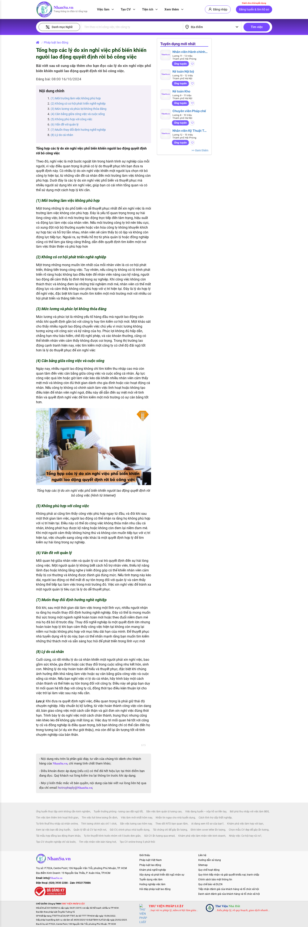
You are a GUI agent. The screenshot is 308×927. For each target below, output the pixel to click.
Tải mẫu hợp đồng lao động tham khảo (58, 835)
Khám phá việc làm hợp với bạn (245, 823)
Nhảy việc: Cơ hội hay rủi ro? (245, 835)
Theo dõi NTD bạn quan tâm (171, 823)
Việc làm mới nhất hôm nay (136, 817)
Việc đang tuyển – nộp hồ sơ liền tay (205, 811)
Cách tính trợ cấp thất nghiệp (215, 817)
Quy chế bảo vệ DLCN (210, 884)
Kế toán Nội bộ (183, 71)
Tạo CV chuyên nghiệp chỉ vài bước (56, 841)
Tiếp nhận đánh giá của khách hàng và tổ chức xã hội (228, 889)
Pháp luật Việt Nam (150, 860)
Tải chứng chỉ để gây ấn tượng (170, 829)
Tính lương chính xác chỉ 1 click (98, 823)
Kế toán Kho (181, 91)
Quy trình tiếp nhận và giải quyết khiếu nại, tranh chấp (228, 874)
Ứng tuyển (180, 63)
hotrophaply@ (75, 788)
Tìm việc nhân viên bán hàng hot (97, 841)
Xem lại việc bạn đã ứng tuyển (53, 829)
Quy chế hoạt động (209, 869)
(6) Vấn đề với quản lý (65, 124)
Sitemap (203, 865)
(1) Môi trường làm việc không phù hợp (76, 98)
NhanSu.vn (63, 7)
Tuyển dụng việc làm (151, 879)
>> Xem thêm (200, 150)
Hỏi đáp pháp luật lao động (155, 889)
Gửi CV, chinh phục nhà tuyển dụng (129, 829)
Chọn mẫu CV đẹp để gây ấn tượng (249, 829)
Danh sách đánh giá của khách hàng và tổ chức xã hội (229, 893)
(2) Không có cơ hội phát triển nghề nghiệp (78, 103)
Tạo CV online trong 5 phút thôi (137, 841)
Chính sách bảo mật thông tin (215, 879)
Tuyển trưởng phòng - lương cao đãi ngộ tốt (118, 811)
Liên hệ (202, 855)
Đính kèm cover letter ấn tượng (208, 829)
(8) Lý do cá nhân (62, 135)
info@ (52, 878)
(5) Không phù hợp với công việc (71, 119)
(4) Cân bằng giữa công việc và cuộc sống (78, 114)
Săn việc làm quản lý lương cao (164, 811)
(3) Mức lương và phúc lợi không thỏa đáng (78, 108)
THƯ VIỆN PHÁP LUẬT (166, 906)
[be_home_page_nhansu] (38, 42)
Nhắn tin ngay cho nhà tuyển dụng (175, 817)
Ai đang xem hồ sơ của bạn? (207, 823)
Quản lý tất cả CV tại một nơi (90, 829)
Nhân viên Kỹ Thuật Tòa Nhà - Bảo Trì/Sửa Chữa (190, 131)
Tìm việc (257, 27)
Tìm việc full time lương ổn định (99, 817)
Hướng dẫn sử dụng (209, 860)
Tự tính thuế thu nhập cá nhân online (57, 823)
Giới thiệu (144, 855)
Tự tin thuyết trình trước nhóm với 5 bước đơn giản (112, 835)
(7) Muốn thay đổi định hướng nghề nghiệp (78, 129)
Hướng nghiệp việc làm (152, 884)
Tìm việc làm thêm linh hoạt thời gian (57, 817)
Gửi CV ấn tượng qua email (159, 835)
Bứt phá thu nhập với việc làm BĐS (249, 811)
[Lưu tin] (192, 63)
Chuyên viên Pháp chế (189, 111)
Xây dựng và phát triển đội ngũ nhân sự (161, 874)
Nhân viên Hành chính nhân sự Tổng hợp (188, 52)
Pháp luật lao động (56, 42)
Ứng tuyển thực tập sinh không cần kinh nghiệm (63, 811)
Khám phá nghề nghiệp (152, 869)
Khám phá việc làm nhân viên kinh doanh (201, 835)
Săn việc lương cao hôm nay (136, 823)
